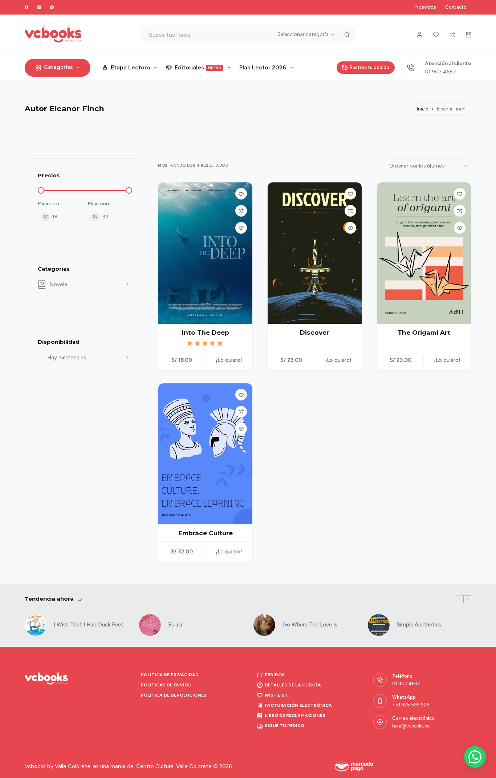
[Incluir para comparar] (241, 211)
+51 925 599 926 (410, 705)
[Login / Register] (419, 34)
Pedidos (275, 674)
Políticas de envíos (166, 685)
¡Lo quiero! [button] (229, 360)
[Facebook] (26, 7)
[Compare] (452, 34)
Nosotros (425, 7)
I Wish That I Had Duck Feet (88, 624)
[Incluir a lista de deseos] (241, 193)
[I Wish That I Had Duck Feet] (35, 625)
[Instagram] (39, 7)
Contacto (456, 7)
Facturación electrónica (298, 705)
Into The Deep (205, 332)
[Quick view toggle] (241, 228)
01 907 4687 (440, 72)
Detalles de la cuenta (293, 685)
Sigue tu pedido (284, 725)
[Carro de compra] (468, 34)
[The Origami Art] (424, 252)
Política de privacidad (170, 674)
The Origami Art (424, 332)
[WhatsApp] (52, 7)
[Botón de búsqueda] (347, 34)
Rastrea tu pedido (369, 67)
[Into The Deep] (205, 252)
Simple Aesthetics (419, 624)
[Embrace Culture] (205, 453)
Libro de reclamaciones (295, 715)
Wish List (276, 695)
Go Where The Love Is (309, 624)
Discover (314, 332)
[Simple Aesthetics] (379, 625)
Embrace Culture (205, 533)
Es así (175, 624)
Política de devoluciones (174, 695)
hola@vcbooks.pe (411, 726)
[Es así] (150, 625)
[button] (475, 757)
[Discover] (315, 252)
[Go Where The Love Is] (264, 625)
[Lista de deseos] (436, 34)
